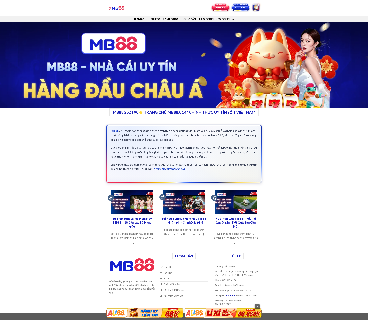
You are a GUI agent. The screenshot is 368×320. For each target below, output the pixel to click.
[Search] (233, 19)
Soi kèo (155, 19)
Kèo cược (222, 19)
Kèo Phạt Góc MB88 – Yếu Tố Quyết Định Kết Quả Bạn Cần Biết (235, 222)
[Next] (260, 221)
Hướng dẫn (188, 19)
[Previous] (108, 221)
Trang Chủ (140, 19)
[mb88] (117, 8)
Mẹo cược (206, 19)
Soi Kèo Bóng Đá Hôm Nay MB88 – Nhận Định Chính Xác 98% (184, 220)
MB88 (114, 130)
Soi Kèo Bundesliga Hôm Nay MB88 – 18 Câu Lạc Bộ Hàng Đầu (132, 222)
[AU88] (144, 313)
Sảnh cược (170, 19)
